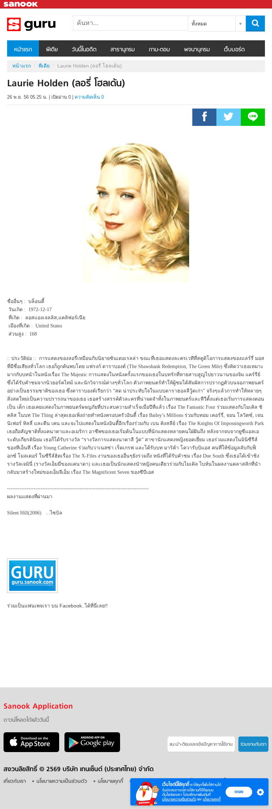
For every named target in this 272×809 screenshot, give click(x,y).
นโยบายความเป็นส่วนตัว (179, 799)
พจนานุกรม (197, 49)
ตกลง (238, 792)
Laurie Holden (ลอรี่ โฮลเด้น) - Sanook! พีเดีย (44, 24)
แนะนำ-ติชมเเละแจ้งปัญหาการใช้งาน (201, 744)
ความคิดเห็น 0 (89, 97)
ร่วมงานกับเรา (253, 744)
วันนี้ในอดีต (84, 49)
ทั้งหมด (199, 24)
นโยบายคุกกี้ (212, 799)
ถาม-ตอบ (159, 49)
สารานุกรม (122, 49)
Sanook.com (21, 4)
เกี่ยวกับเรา (15, 782)
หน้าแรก (23, 49)
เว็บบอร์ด (234, 49)
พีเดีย (52, 49)
